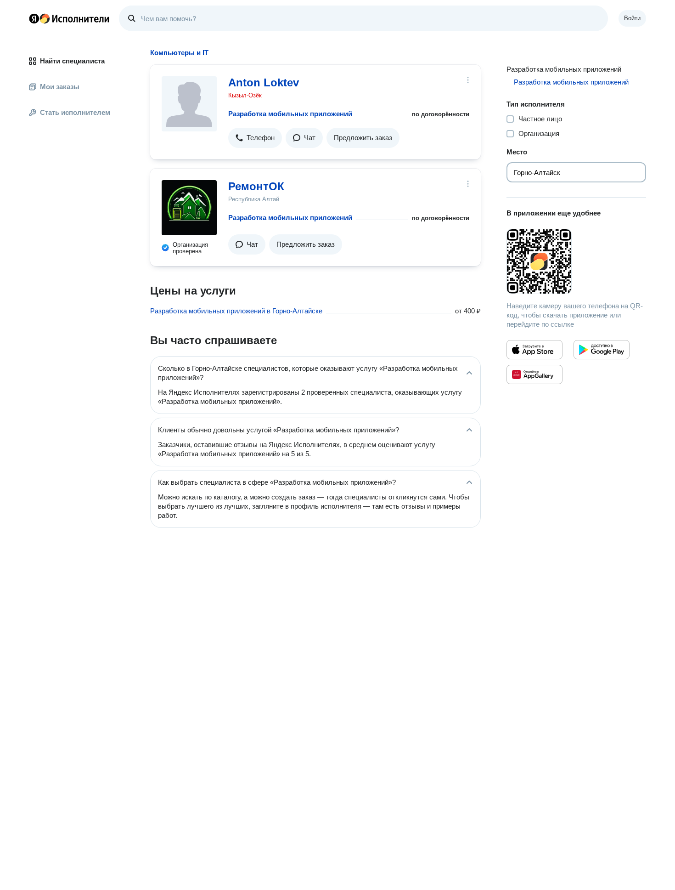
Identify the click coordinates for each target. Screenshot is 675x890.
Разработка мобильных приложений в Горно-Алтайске (236, 311)
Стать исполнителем (75, 112)
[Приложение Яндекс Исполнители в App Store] (534, 349)
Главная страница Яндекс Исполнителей (69, 18)
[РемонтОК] (189, 207)
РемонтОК (256, 186)
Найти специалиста (72, 61)
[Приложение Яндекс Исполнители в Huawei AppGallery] (534, 374)
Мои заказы (59, 87)
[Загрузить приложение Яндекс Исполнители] (576, 261)
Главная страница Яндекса (34, 18)
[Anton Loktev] (189, 103)
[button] (255, 138)
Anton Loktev (263, 82)
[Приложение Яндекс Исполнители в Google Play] (602, 349)
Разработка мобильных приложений (290, 114)
